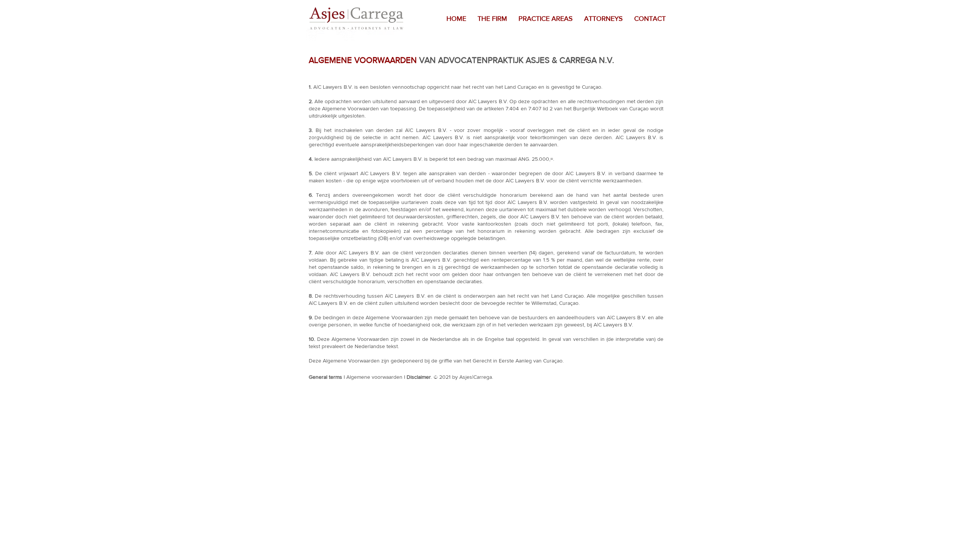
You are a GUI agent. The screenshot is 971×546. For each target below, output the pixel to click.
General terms (325, 377)
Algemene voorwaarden (374, 377)
